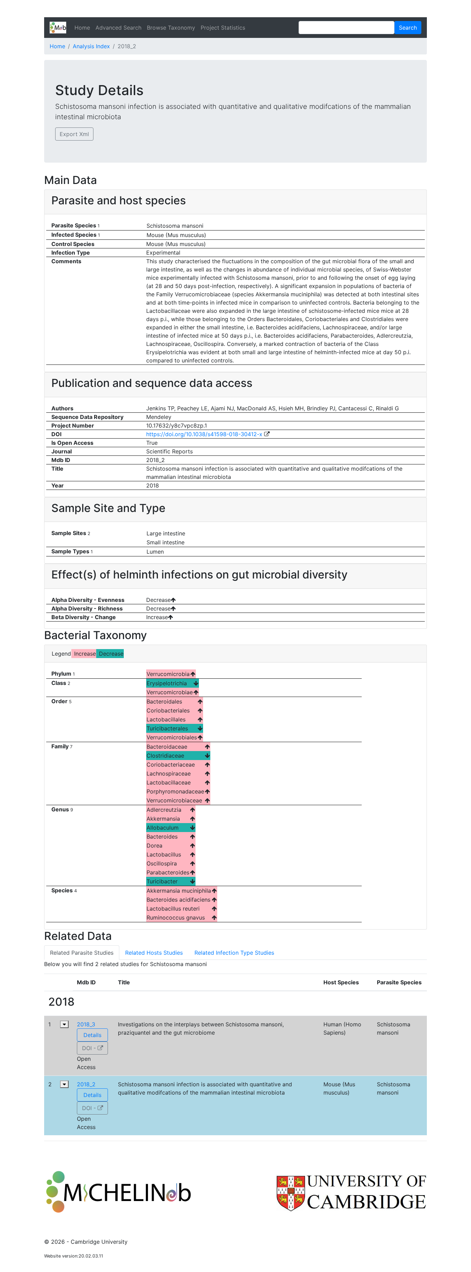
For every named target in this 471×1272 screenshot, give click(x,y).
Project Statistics (223, 27)
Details (92, 1035)
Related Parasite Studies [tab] (81, 952)
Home (82, 27)
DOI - (90, 1048)
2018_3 (86, 1024)
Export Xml (74, 134)
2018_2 (86, 1084)
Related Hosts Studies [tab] (154, 952)
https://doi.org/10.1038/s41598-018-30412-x (205, 434)
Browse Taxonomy (171, 27)
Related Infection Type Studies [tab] (234, 952)
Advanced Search (118, 27)
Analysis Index (91, 46)
